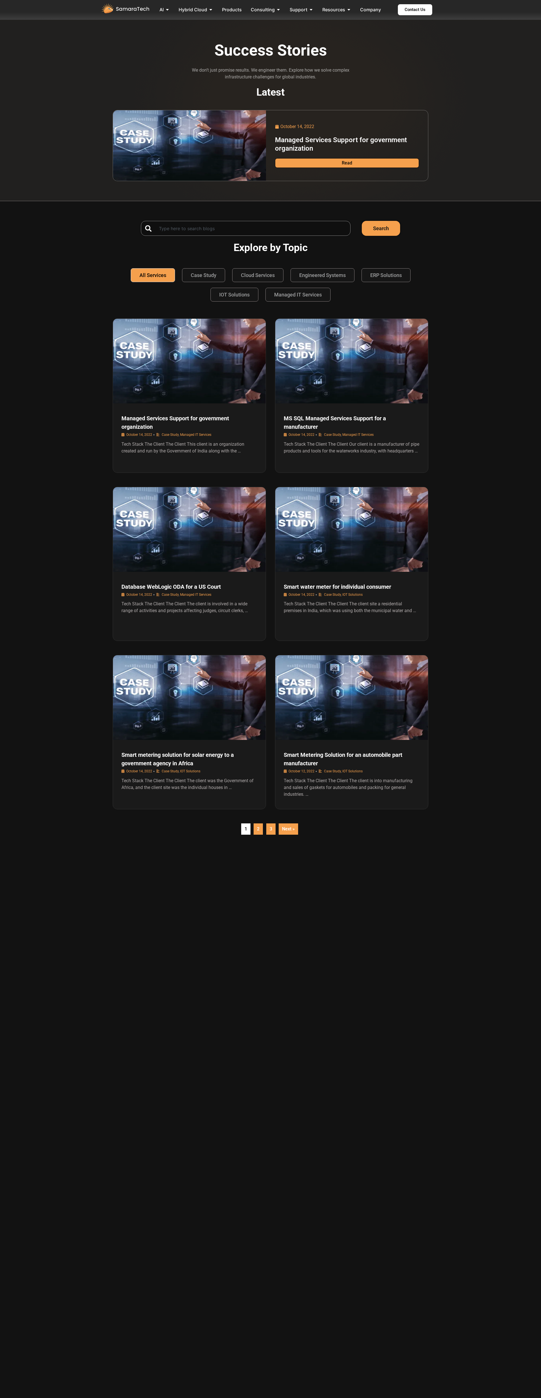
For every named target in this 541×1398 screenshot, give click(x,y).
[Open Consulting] (278, 9)
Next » (288, 829)
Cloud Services (258, 275)
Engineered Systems (322, 275)
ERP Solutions (386, 275)
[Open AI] (167, 9)
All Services (152, 275)
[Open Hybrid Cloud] (211, 9)
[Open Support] (311, 9)
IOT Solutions (234, 295)
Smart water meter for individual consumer (337, 586)
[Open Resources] (349, 9)
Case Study (203, 275)
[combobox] (246, 228)
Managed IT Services (298, 295)
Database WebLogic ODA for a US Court (171, 586)
